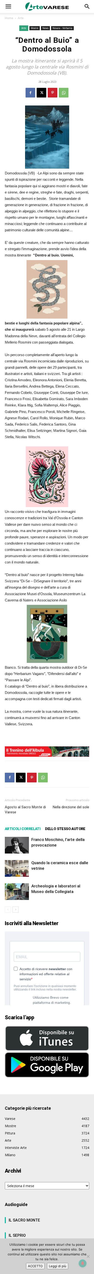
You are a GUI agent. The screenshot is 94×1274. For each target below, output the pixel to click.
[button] (8, 6)
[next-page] (16, 910)
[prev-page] (8, 910)
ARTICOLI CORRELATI (22, 829)
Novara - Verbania (62, 28)
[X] (41, 92)
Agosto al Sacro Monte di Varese (25, 809)
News (45, 28)
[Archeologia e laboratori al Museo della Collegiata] (17, 891)
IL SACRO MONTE (24, 1220)
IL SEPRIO (17, 1235)
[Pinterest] (52, 92)
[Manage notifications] (83, 1263)
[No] (88, 1256)
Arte (21, 18)
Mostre (34, 28)
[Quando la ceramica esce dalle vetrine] (17, 868)
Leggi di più (57, 1266)
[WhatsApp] (63, 92)
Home (9, 18)
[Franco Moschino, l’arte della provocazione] (17, 845)
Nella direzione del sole (71, 807)
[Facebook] (30, 92)
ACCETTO (35, 1266)
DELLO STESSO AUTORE (65, 829)
